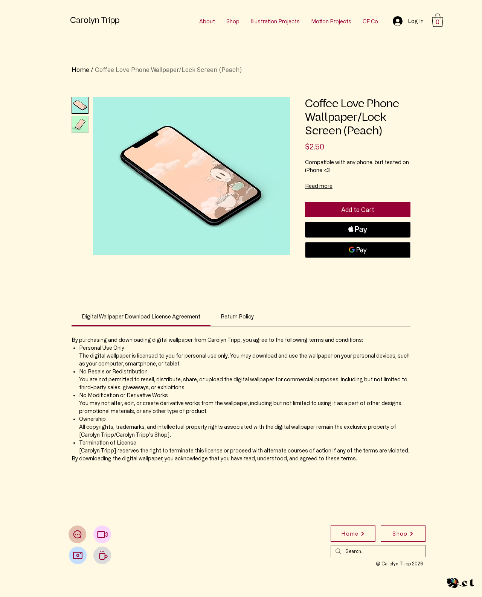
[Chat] (77, 534)
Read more (319, 186)
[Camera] (78, 555)
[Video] (102, 534)
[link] (141, 316)
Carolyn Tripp (94, 20)
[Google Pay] (357, 250)
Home (80, 69)
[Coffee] (102, 555)
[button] (437, 20)
